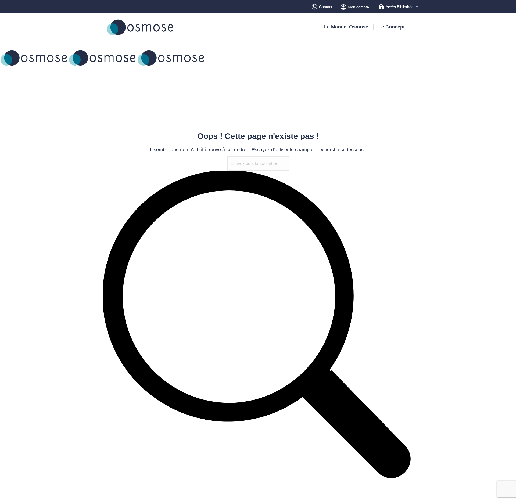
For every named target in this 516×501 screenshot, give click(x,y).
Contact (325, 7)
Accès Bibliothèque (402, 7)
